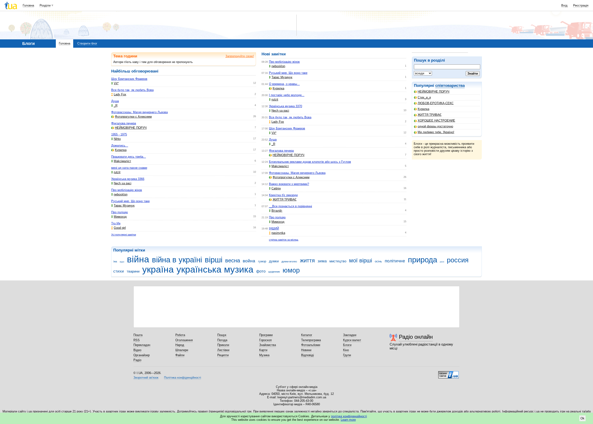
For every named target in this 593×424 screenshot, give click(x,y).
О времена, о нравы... (284, 84)
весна (232, 261)
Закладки (349, 335)
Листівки (223, 350)
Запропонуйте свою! (239, 56)
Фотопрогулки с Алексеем (133, 116)
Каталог (306, 335)
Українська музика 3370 (285, 106)
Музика (264, 355)
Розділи (45, 5)
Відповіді (307, 355)
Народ (179, 345)
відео (122, 262)
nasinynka (278, 233)
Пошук (221, 335)
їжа (115, 261)
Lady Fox (120, 94)
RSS (136, 340)
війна (138, 259)
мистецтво (337, 261)
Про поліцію (119, 212)
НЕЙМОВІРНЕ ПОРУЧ (433, 91)
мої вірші (360, 261)
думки (274, 261)
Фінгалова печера (123, 123)
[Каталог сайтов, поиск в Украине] (448, 373)
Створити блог (87, 43)
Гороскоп (265, 340)
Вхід (564, 5)
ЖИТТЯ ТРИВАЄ (430, 114)
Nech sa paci (122, 183)
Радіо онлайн (416, 337)
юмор (291, 270)
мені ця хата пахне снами (129, 168)
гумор (262, 261)
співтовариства (450, 85)
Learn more (348, 419)
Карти (263, 350)
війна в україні (177, 259)
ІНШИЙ (274, 228)
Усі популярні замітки (123, 234)
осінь (378, 261)
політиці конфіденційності (349, 416)
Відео (137, 350)
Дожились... (119, 145)
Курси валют (352, 340)
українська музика (215, 269)
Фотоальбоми (310, 345)
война (249, 260)
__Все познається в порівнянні (290, 206)
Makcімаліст (122, 161)
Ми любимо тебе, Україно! (436, 132)
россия (458, 260)
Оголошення (184, 340)
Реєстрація (580, 5)
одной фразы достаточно (435, 126)
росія (442, 262)
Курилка (423, 109)
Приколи (223, 345)
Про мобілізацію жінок (126, 190)
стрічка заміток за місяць (283, 239)
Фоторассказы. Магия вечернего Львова (139, 112)
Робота (180, 335)
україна (158, 269)
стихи (118, 271)
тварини (133, 271)
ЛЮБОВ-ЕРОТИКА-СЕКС (436, 103)
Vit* (116, 83)
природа (422, 259)
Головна (28, 5)
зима (322, 261)
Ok (582, 418)
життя (307, 261)
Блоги (347, 345)
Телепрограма (311, 340)
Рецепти (223, 355)
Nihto (117, 139)
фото (260, 271)
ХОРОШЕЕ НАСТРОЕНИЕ (436, 120)
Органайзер (141, 355)
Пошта (137, 335)
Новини (306, 350)
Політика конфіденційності (182, 377)
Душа (115, 101)
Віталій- (276, 210)
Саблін (276, 188)
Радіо (137, 360)
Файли (179, 355)
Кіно (346, 350)
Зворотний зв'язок (145, 377)
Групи (347, 355)
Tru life (115, 223)
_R (115, 105)
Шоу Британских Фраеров (129, 79)
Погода (222, 340)
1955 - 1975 (119, 134)
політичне (395, 260)
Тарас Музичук (124, 205)
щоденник (274, 271)
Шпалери (181, 350)
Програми (266, 335)
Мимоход (120, 216)
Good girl (120, 227)
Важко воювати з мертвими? (289, 184)
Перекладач (141, 345)
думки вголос (289, 261)
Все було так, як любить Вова (132, 90)
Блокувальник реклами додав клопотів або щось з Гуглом (310, 161)
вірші (213, 259)
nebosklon (120, 194)
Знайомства (267, 345)
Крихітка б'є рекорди (283, 195)
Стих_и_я (424, 97)
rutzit (117, 172)
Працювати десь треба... (128, 156)
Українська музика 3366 (127, 179)
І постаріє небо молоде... (286, 95)
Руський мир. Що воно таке (130, 201)
